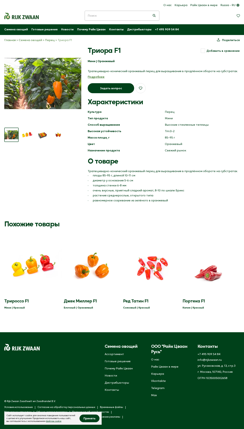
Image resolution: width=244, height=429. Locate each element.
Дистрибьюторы (139, 29)
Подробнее (96, 77)
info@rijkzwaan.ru (210, 360)
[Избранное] (238, 15)
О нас (167, 5)
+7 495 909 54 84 (167, 29)
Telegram (158, 388)
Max (154, 395)
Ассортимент (114, 354)
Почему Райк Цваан (91, 29)
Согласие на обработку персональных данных (66, 407)
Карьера (181, 5)
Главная (10, 40)
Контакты (116, 29)
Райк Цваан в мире (204, 5)
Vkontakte (158, 381)
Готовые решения (44, 29)
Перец (50, 40)
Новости (67, 29)
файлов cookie (53, 421)
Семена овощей (16, 29)
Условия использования (18, 407)
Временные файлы (111, 407)
